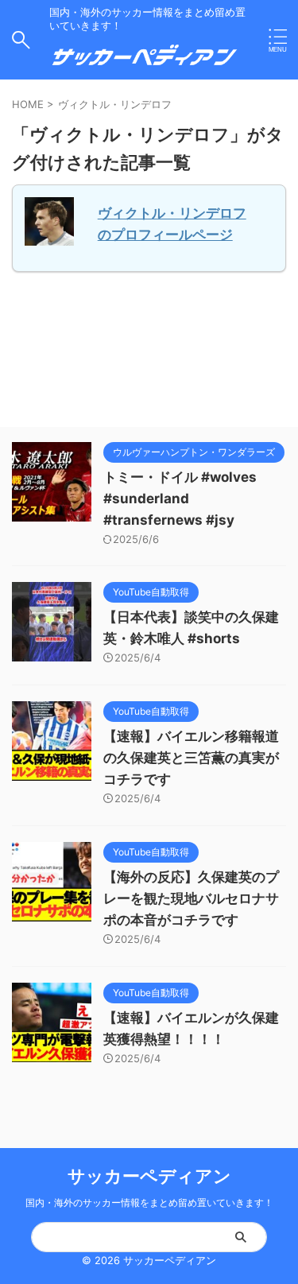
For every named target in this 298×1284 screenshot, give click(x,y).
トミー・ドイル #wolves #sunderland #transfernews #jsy (180, 498)
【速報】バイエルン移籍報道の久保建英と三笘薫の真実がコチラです (191, 757)
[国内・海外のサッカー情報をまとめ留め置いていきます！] (144, 61)
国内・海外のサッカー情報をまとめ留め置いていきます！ (149, 1202)
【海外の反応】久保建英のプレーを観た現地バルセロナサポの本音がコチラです (191, 898)
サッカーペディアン (149, 1176)
